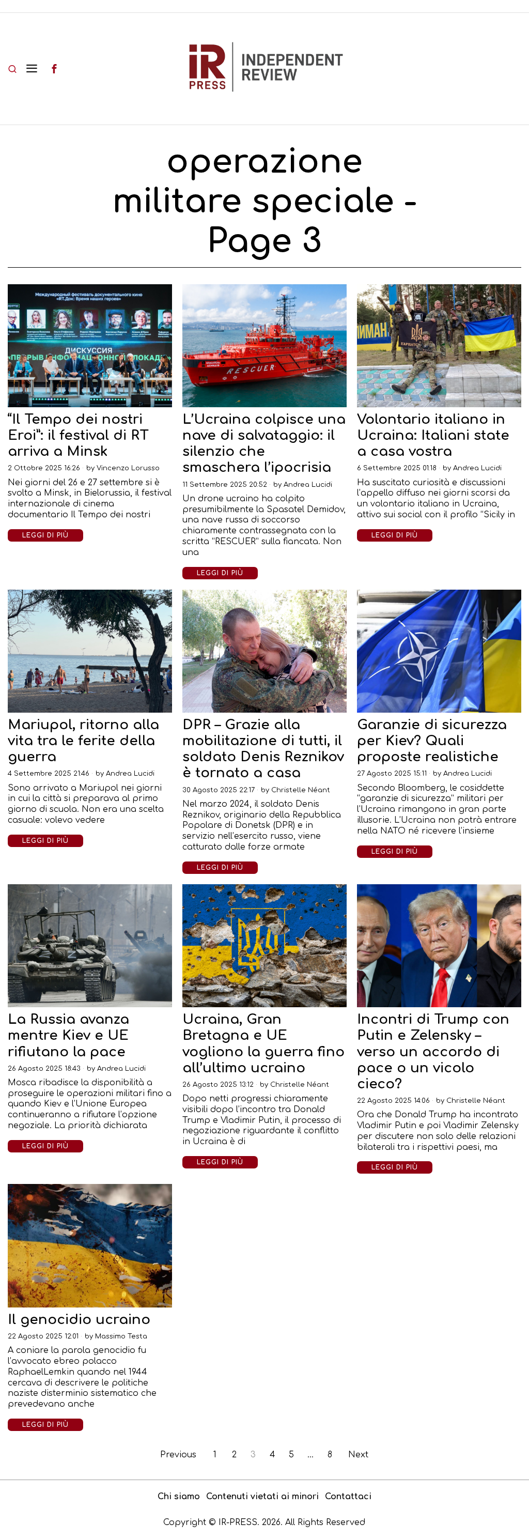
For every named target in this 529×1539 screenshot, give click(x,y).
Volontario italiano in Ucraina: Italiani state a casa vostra (433, 435)
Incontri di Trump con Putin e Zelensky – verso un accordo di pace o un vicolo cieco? (433, 1051)
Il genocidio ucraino (79, 1319)
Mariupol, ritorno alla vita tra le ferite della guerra (83, 740)
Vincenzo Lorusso (128, 468)
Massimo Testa (121, 1336)
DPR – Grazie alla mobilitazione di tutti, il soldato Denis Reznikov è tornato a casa (263, 749)
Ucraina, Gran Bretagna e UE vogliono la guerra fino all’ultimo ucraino (263, 1043)
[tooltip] (54, 68)
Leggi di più (45, 535)
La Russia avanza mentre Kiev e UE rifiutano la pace (68, 1035)
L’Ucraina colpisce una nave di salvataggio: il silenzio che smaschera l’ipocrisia (264, 443)
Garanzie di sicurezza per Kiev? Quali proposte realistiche (432, 740)
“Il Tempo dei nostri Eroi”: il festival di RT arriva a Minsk (78, 435)
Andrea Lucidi (308, 484)
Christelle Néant (300, 790)
